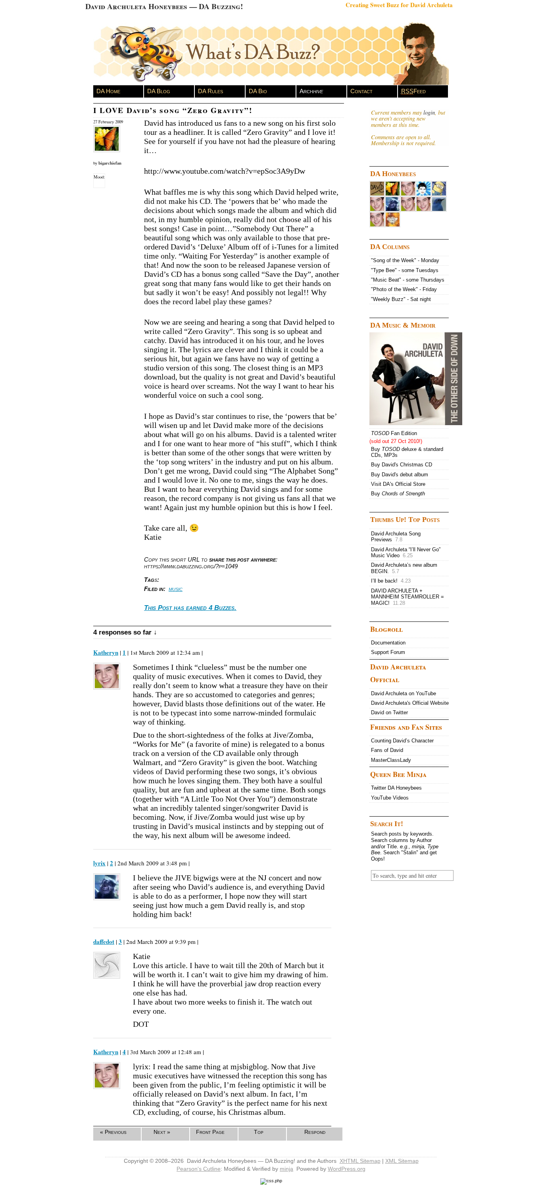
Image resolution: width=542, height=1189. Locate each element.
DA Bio (258, 91)
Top (258, 1132)
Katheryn (105, 652)
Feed (413, 91)
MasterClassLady (391, 760)
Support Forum (388, 652)
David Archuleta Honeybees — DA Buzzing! (164, 6)
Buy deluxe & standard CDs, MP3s (407, 452)
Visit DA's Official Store (398, 484)
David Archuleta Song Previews (396, 537)
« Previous (113, 1132)
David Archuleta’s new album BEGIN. (404, 568)
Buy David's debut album (399, 475)
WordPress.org (346, 1169)
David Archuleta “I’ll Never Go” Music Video (405, 553)
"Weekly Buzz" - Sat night (401, 299)
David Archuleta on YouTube (403, 693)
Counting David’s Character (402, 741)
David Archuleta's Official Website (410, 703)
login (429, 112)
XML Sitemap (402, 1161)
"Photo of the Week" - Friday (404, 289)
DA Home (108, 91)
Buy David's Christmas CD (401, 465)
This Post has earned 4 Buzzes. (190, 608)
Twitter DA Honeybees (396, 788)
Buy (398, 494)
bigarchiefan (109, 163)
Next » (162, 1132)
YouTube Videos (390, 798)
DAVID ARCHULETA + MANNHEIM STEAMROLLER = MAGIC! (407, 597)
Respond (314, 1132)
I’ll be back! (391, 581)
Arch (311, 91)
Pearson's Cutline (199, 1169)
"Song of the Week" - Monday (405, 260)
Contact (361, 91)
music (176, 588)
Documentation (388, 643)
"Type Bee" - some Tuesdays (404, 270)
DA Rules (210, 91)
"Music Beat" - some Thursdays (407, 280)
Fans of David (387, 750)
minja (286, 1169)
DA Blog (158, 91)
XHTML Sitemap (360, 1161)
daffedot (103, 941)
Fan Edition (394, 433)
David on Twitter (389, 712)
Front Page (210, 1132)
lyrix (99, 863)
